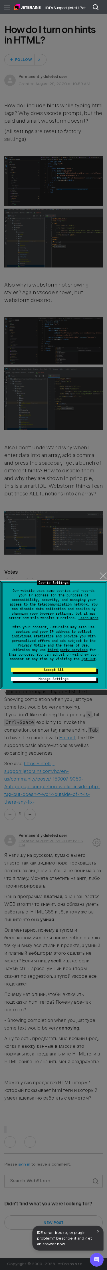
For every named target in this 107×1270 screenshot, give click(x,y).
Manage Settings (53, 679)
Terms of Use (76, 645)
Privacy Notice (32, 645)
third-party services (68, 650)
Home (27, 7)
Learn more (88, 618)
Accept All (54, 670)
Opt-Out (89, 659)
